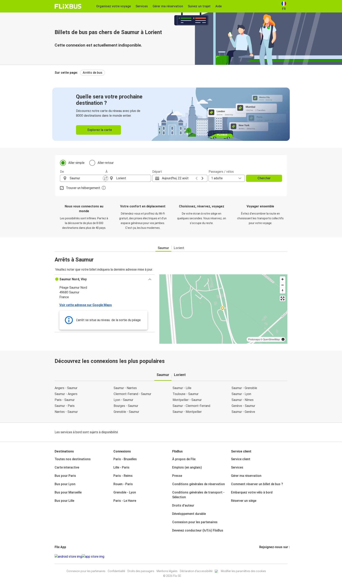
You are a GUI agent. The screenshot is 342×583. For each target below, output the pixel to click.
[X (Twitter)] (264, 556)
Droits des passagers (140, 571)
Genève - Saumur (243, 406)
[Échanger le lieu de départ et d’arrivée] (105, 178)
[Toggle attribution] (283, 339)
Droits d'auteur (183, 505)
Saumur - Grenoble (244, 388)
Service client (240, 459)
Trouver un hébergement (83, 188)
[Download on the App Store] (93, 556)
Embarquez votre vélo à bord (252, 492)
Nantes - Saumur (66, 412)
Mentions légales (167, 571)
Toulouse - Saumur (186, 394)
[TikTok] (265, 556)
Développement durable (189, 514)
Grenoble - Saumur (126, 412)
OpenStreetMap (271, 339)
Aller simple (76, 163)
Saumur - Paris (65, 406)
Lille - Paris (121, 467)
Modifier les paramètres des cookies (243, 571)
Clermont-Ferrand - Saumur (132, 394)
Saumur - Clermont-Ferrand (191, 406)
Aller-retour (106, 163)
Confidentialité (116, 571)
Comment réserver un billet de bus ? (257, 484)
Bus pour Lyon (65, 484)
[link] (171, 114)
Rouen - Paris (123, 484)
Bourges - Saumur (126, 406)
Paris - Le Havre (124, 501)
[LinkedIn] (263, 556)
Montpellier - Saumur (187, 400)
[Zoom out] (282, 285)
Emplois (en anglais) (187, 467)
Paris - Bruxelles (125, 459)
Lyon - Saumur (123, 400)
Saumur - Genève (243, 412)
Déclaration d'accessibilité (196, 571)
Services (237, 467)
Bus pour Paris (65, 476)
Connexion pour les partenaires (195, 522)
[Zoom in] (282, 279)
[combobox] (86, 178)
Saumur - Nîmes (243, 400)
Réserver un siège (243, 501)
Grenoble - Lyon (124, 492)
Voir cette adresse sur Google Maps (85, 305)
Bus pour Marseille (68, 492)
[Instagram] (261, 556)
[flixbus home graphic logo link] (68, 6)
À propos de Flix (184, 459)
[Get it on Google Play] (68, 556)
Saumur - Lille (182, 388)
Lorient (179, 248)
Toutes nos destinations (73, 459)
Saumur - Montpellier (187, 412)
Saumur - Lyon (241, 394)
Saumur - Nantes (125, 388)
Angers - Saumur (66, 388)
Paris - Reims (123, 476)
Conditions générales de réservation (198, 484)
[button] (105, 279)
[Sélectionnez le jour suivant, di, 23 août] (202, 178)
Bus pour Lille (64, 501)
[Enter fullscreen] (282, 298)
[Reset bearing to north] (282, 291)
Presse (177, 476)
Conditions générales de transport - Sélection (198, 494)
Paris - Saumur (65, 400)
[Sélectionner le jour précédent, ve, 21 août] (196, 178)
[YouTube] (262, 556)
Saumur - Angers (66, 394)
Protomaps (254, 339)
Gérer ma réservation (246, 476)
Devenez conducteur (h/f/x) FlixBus (197, 530)
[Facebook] (259, 556)
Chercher (264, 178)
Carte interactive (67, 467)
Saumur (163, 248)
